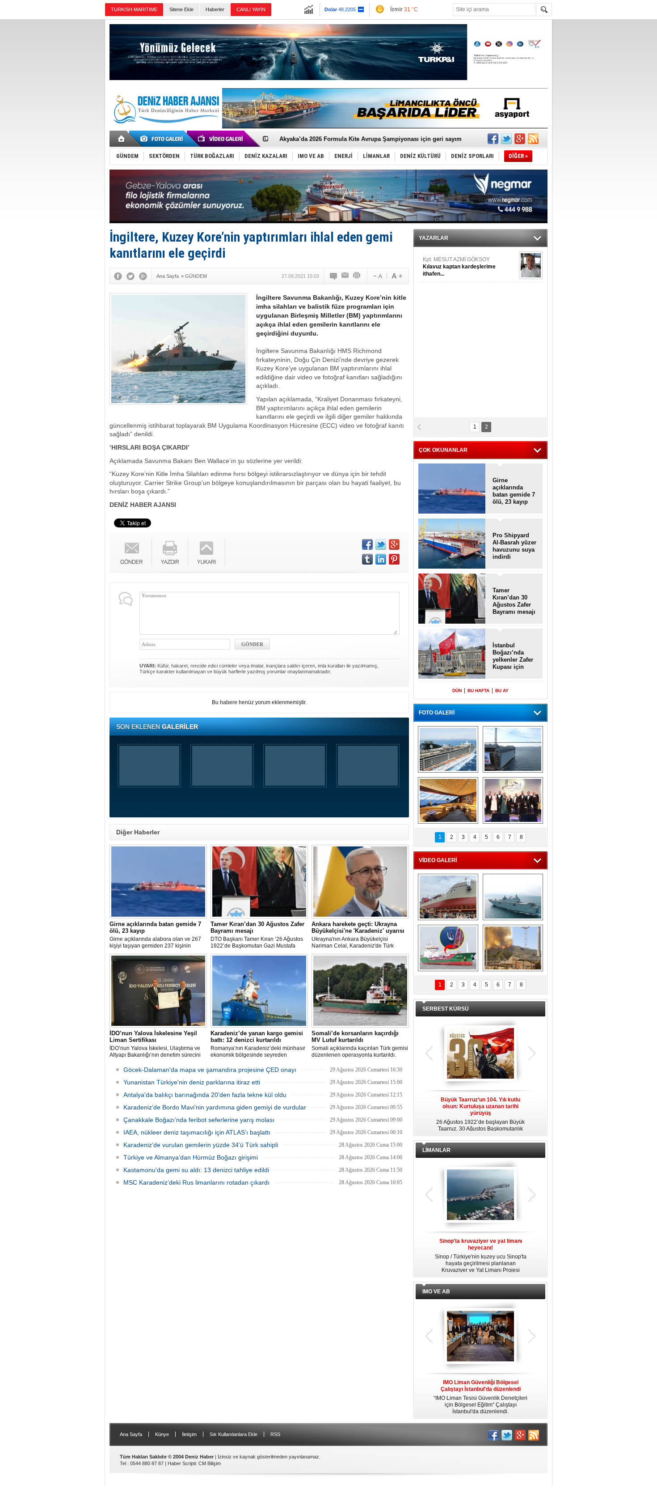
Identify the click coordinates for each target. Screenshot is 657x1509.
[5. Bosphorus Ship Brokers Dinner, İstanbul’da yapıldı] (513, 800)
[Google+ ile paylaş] (519, 138)
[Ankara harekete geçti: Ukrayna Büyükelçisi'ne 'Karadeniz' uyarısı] (360, 881)
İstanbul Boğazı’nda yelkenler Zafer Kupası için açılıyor (513, 656)
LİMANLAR (436, 1150)
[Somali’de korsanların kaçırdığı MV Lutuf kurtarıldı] (360, 991)
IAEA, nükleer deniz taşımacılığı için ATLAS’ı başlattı (196, 1132)
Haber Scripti (182, 1463)
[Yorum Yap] (334, 276)
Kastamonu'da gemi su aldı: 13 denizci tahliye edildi (196, 1169)
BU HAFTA (478, 690)
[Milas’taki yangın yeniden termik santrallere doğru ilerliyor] (513, 948)
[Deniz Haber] (165, 129)
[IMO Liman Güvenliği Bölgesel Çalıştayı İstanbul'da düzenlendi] (480, 1337)
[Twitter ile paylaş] (506, 138)
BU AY (502, 690)
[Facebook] (118, 276)
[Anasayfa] (122, 139)
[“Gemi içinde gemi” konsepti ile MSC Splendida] (448, 749)
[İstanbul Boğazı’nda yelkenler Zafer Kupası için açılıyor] (452, 654)
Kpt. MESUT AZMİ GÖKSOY (459, 266)
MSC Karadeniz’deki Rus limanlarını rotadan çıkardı (196, 1182)
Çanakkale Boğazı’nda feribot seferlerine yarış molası (198, 1119)
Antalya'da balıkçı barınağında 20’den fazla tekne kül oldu (204, 1094)
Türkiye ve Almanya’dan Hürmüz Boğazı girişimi (190, 1157)
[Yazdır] (357, 276)
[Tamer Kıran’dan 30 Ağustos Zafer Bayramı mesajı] (259, 881)
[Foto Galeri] (163, 139)
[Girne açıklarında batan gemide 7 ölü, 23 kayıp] (158, 881)
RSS (275, 1434)
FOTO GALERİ (437, 713)
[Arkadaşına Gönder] (345, 276)
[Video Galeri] (221, 139)
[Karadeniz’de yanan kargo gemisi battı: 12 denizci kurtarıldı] (259, 991)
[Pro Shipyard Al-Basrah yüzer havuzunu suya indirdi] (452, 544)
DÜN (457, 690)
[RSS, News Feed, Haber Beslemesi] (533, 138)
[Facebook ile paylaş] (493, 138)
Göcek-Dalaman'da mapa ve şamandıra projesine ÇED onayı (209, 1069)
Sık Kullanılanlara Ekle (233, 1434)
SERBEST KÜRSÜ (445, 1009)
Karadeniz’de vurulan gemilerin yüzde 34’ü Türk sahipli (200, 1144)
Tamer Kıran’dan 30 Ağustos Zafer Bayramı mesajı (348, 139)
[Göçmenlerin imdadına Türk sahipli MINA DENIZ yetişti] (448, 948)
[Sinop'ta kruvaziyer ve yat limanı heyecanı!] (480, 1195)
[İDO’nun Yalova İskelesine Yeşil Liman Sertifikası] (158, 991)
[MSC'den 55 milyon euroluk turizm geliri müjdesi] (448, 800)
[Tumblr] (367, 559)
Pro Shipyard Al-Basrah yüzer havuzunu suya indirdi (514, 546)
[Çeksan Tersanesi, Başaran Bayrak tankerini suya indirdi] (448, 897)
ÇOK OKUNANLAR (443, 450)
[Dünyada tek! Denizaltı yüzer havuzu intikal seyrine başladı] (513, 749)
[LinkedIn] (380, 559)
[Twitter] (130, 276)
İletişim (189, 1434)
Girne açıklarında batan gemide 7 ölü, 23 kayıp (514, 491)
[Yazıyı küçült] (377, 276)
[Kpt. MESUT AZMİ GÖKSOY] (531, 265)
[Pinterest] (394, 559)
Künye (162, 1434)
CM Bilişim (209, 1463)
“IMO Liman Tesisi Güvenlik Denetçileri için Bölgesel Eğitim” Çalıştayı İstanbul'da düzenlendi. (480, 1397)
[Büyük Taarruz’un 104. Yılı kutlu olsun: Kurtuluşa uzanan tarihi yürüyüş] (480, 1054)
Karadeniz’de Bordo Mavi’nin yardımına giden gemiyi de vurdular (214, 1107)
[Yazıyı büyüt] (397, 276)
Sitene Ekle (181, 9)
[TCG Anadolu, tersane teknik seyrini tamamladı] (513, 897)
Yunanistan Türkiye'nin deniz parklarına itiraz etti (191, 1082)
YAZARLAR (433, 238)
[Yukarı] (206, 552)
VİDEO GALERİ (438, 860)
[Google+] (143, 276)
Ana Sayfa (131, 1434)
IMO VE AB (436, 1291)
